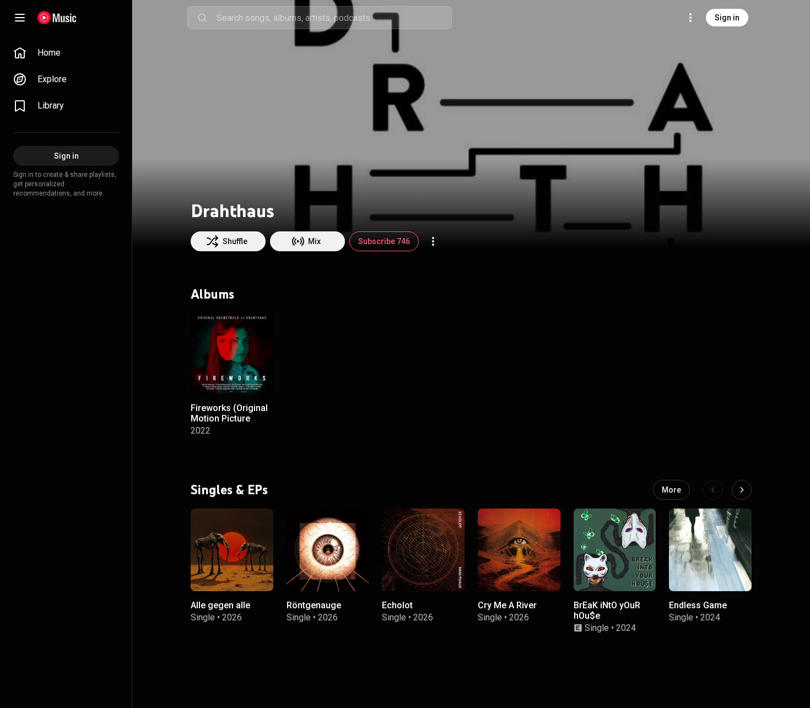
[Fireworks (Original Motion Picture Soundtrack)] (232, 352)
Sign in (727, 17)
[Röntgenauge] (328, 550)
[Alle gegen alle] (232, 550)
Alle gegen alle (220, 604)
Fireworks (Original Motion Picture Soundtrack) (229, 418)
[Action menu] (433, 241)
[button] (256, 376)
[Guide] (19, 17)
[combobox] (334, 18)
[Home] (57, 17)
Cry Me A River (507, 604)
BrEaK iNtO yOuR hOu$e (607, 609)
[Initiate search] (202, 17)
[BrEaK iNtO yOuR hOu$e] (615, 550)
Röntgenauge (314, 604)
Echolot (397, 604)
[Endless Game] (710, 550)
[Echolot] (423, 550)
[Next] (742, 490)
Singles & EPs (229, 489)
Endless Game (698, 604)
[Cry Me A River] (519, 550)
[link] (66, 53)
